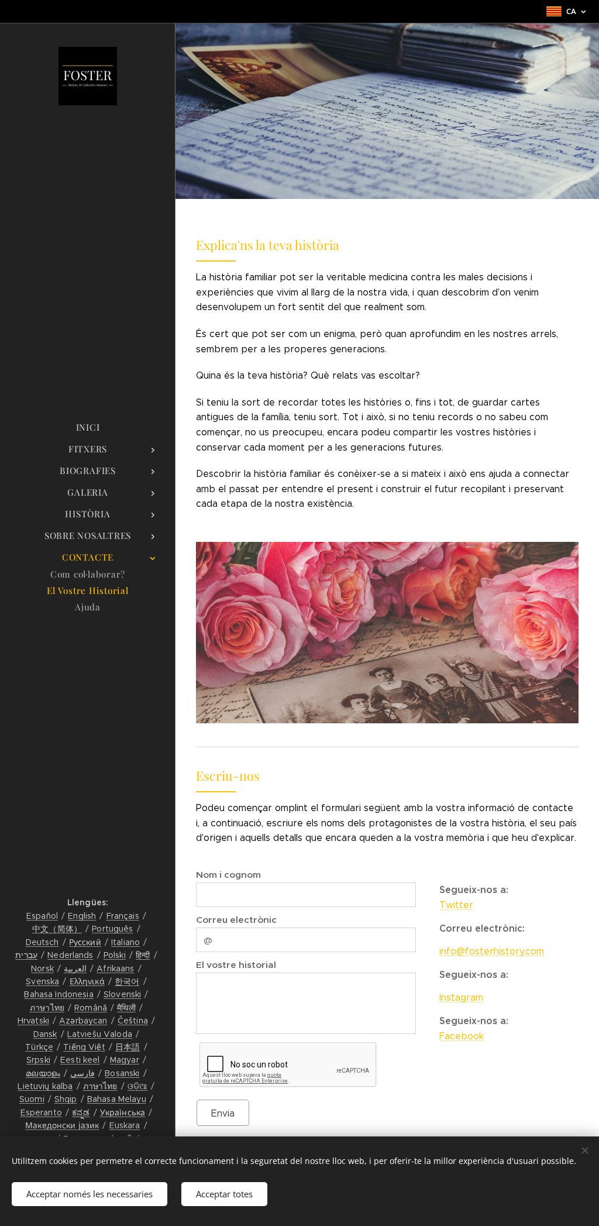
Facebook (461, 1036)
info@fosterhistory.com (491, 951)
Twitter (456, 905)
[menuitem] (88, 427)
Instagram (461, 997)
